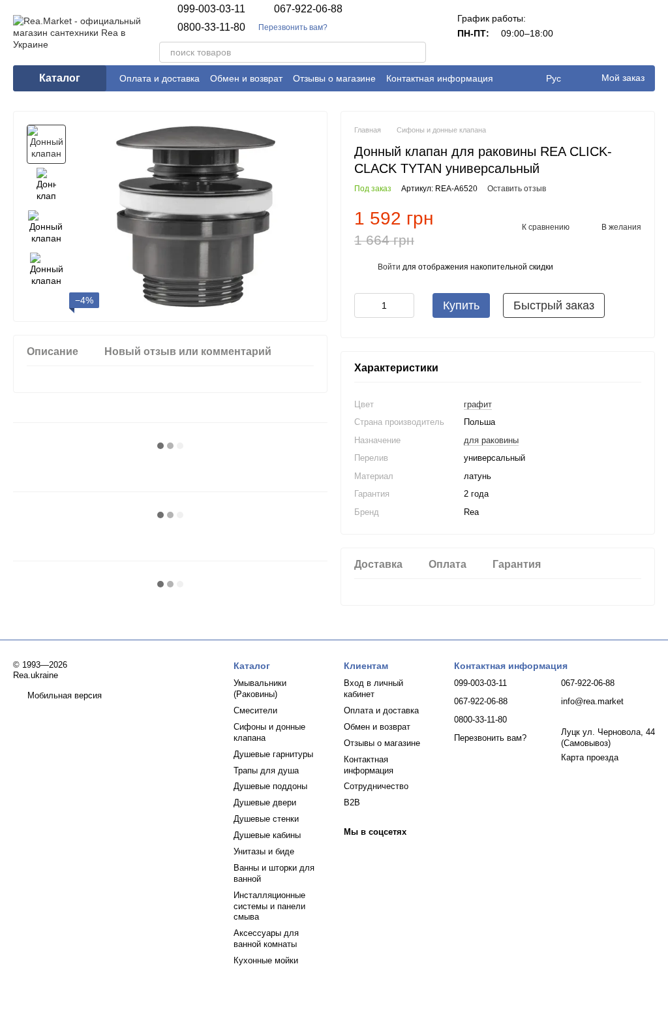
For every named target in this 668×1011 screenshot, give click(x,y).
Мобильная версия (63, 695)
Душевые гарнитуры (273, 754)
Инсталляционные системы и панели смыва (269, 906)
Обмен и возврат (246, 78)
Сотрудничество (376, 786)
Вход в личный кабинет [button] (373, 688)
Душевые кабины (267, 835)
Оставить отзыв (516, 188)
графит (478, 404)
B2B (352, 802)
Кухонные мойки (266, 960)
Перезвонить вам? (292, 27)
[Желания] (610, 32)
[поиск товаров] (415, 52)
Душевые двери (265, 802)
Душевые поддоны (270, 786)
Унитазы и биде (264, 851)
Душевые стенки (266, 819)
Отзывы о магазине (334, 78)
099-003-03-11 (211, 9)
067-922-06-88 (308, 9)
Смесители (255, 710)
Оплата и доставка (159, 78)
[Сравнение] (576, 32)
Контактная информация (439, 78)
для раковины (491, 440)
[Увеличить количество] (404, 305)
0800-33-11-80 (211, 27)
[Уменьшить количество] (364, 305)
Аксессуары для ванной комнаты (266, 938)
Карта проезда (589, 757)
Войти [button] (389, 267)
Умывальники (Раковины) (260, 688)
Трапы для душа (266, 770)
